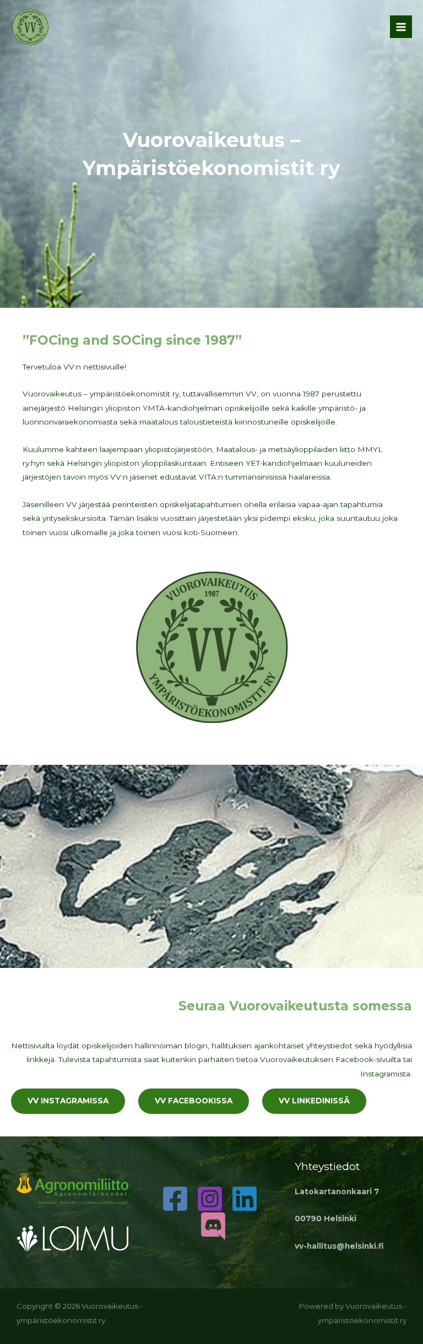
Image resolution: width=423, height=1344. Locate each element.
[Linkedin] (244, 1198)
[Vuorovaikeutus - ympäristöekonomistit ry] (30, 27)
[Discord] (213, 1226)
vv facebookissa (193, 1100)
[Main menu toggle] (401, 26)
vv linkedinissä (314, 1100)
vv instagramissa (68, 1100)
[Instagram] (210, 1198)
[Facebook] (175, 1198)
